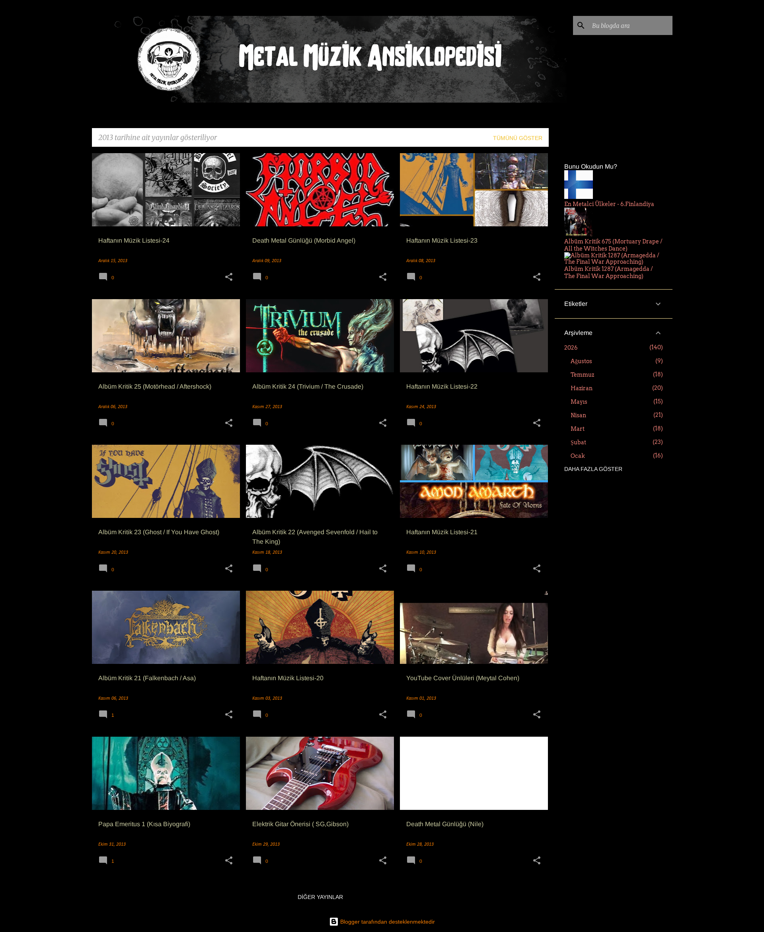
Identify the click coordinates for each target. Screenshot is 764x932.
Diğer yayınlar (320, 897)
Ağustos (581, 361)
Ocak (578, 456)
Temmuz (582, 375)
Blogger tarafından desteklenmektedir (387, 921)
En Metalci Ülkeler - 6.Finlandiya (609, 204)
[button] (229, 278)
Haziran (581, 388)
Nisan (578, 415)
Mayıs (579, 402)
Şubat (578, 442)
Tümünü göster (517, 138)
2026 (571, 347)
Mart (578, 429)
